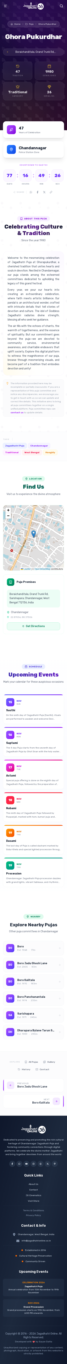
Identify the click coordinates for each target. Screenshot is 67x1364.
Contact (44, 1069)
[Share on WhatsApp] (31, 192)
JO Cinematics (33, 1195)
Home (17, 24)
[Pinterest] (55, 1164)
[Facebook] (12, 1164)
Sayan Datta (45, 1341)
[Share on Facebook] (38, 192)
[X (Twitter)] (48, 1164)
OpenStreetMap (42, 568)
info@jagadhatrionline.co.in (36, 1240)
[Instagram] (33, 1164)
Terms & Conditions (33, 1210)
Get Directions (35, 626)
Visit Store (33, 1201)
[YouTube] (26, 1164)
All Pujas (33, 1062)
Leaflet (27, 568)
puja (31, 24)
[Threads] (41, 1164)
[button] (33, 534)
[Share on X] (44, 192)
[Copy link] (51, 192)
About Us (33, 1184)
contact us (17, 412)
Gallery (51, 1062)
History (26, 1069)
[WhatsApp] (19, 1164)
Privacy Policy (33, 1215)
